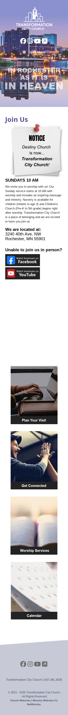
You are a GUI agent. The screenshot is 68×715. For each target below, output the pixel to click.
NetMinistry (33, 704)
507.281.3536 (53, 679)
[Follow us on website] (44, 41)
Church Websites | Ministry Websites (32, 700)
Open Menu (37, 52)
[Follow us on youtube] (37, 41)
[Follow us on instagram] (30, 41)
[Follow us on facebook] (23, 41)
